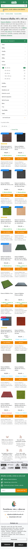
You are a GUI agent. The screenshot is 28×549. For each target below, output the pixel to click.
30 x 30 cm (8, 31)
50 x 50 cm (15, 78)
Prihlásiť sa (21, 490)
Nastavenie (14, 539)
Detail (21, 342)
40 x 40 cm (15, 68)
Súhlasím (20, 545)
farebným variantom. (6, 35)
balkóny (24, 28)
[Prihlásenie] (23, 2)
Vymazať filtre (14, 129)
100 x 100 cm (15, 76)
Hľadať (25, 5)
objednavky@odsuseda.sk (15, 514)
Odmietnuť (7, 544)
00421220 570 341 (15, 517)
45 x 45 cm (15, 73)
